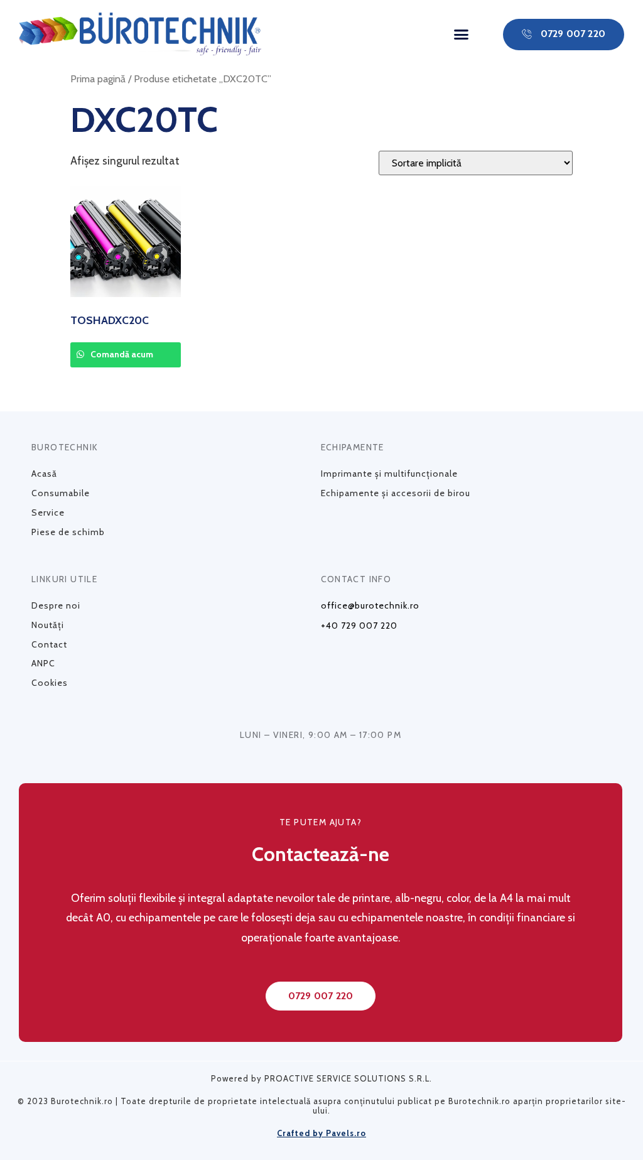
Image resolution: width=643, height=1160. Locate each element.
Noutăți (47, 625)
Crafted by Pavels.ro (321, 1133)
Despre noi (55, 605)
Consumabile (60, 493)
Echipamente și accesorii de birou (395, 493)
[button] (461, 34)
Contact (49, 644)
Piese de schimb (68, 532)
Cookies (49, 682)
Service (48, 512)
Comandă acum (121, 354)
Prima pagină (98, 78)
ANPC (43, 663)
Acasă (44, 473)
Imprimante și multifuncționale (389, 473)
